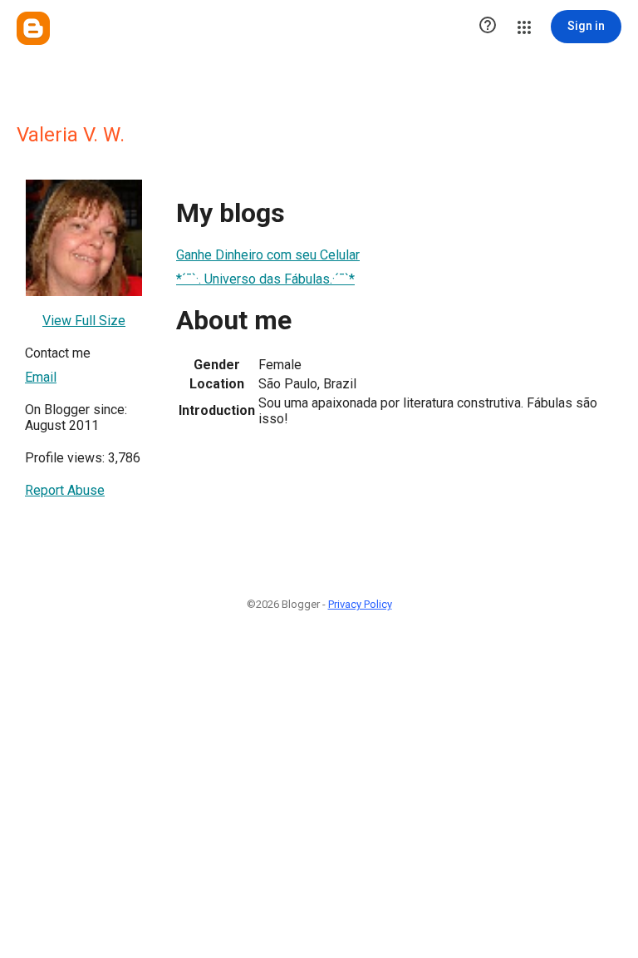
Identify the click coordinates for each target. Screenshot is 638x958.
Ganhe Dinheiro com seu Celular (268, 255)
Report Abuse (65, 490)
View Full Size (83, 320)
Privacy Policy (360, 604)
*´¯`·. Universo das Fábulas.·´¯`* (265, 279)
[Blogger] (33, 28)
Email (40, 377)
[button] (488, 27)
